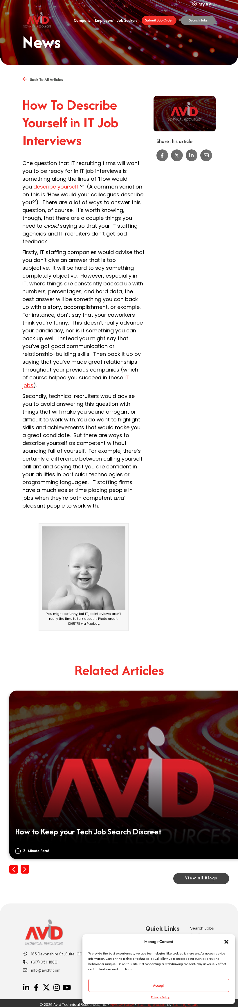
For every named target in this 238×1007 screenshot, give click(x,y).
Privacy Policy (160, 997)
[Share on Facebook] (162, 155)
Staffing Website (151, 1004)
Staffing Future (185, 1004)
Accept (159, 985)
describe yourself (55, 186)
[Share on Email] (206, 155)
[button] (226, 942)
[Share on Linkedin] (192, 155)
